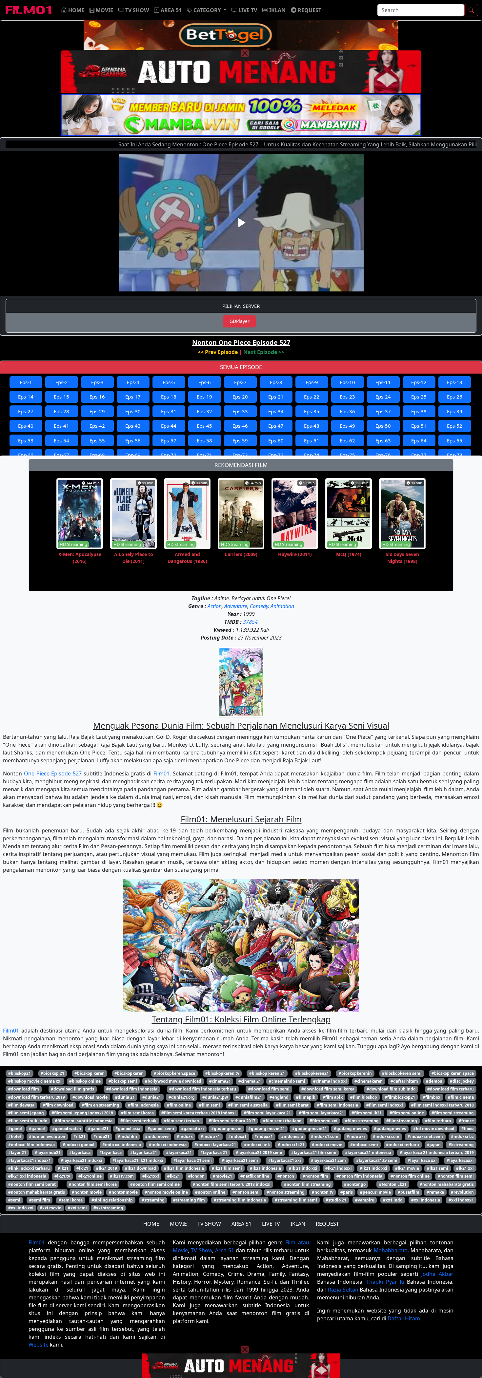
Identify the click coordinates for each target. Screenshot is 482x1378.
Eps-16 (97, 396)
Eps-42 (97, 425)
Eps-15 (61, 396)
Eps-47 (276, 425)
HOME (151, 1223)
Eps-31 (168, 411)
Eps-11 (383, 382)
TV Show (201, 1250)
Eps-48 (311, 425)
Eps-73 (276, 455)
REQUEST (327, 1223)
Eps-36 (347, 411)
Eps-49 (347, 425)
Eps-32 (204, 411)
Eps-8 (276, 382)
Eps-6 (204, 382)
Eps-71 (204, 455)
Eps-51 (419, 425)
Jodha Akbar (437, 1273)
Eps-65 (454, 440)
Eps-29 (97, 411)
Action (215, 606)
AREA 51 (241, 1223)
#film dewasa (21, 1105)
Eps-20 (240, 396)
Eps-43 (133, 425)
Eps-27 (25, 411)
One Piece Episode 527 (53, 773)
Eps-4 (133, 382)
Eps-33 (240, 411)
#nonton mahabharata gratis (36, 1192)
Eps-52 (454, 425)
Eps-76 (383, 455)
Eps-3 (97, 382)
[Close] (245, 53)
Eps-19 (204, 396)
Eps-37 (383, 411)
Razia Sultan (343, 1289)
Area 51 (224, 1250)
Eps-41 (61, 425)
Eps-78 (454, 455)
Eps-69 (133, 455)
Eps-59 (240, 440)
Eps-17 (133, 396)
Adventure (235, 606)
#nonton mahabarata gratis (447, 1184)
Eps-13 (454, 382)
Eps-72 (240, 455)
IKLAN (298, 1223)
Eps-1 (26, 382)
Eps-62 (347, 440)
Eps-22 (311, 396)
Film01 (161, 773)
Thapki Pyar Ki (385, 1281)
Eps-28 (61, 411)
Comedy (259, 606)
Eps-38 (419, 411)
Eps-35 (311, 411)
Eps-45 (204, 425)
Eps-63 (383, 440)
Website (39, 1344)
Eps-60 (276, 440)
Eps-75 (347, 455)
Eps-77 (419, 455)
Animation (282, 606)
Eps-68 (97, 455)
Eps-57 (168, 440)
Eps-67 (61, 455)
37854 (250, 621)
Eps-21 (276, 396)
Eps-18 (168, 396)
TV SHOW (209, 1223)
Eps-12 (419, 382)
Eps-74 (311, 455)
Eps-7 (240, 382)
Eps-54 (61, 440)
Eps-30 (133, 411)
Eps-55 (97, 440)
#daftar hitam (404, 1081)
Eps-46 (240, 425)
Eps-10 (347, 382)
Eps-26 (454, 396)
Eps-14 (25, 396)
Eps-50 (383, 425)
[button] (206, 10)
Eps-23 (347, 396)
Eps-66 (25, 455)
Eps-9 (312, 382)
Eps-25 (419, 396)
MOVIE (178, 1223)
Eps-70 (168, 455)
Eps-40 (25, 425)
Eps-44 (168, 425)
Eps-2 (61, 382)
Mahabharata (391, 1250)
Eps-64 (419, 440)
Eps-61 (311, 440)
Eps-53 (25, 440)
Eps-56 (133, 440)
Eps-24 (383, 396)
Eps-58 (204, 440)
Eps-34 (276, 411)
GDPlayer (240, 321)
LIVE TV (271, 1223)
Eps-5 (169, 382)
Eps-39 (454, 411)
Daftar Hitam (404, 1318)
